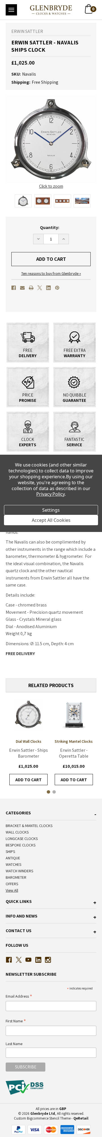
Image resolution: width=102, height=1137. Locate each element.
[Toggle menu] (11, 9)
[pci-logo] (25, 1087)
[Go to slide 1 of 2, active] (48, 791)
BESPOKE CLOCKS (20, 845)
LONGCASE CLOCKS (22, 838)
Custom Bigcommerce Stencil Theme (42, 1118)
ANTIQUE (13, 857)
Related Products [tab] (51, 685)
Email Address (19, 996)
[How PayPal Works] (51, 1129)
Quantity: (49, 227)
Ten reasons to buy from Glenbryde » (51, 273)
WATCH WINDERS (19, 870)
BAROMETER (16, 877)
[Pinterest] (57, 288)
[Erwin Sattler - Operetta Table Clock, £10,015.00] (73, 714)
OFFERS (12, 883)
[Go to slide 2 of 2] (54, 791)
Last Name (14, 1043)
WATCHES (13, 864)
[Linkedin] (48, 288)
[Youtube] (28, 960)
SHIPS (10, 851)
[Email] (22, 288)
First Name (16, 1021)
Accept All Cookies (51, 520)
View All (12, 890)
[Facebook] (13, 288)
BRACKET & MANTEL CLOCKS (29, 825)
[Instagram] (48, 960)
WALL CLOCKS (17, 832)
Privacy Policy (50, 494)
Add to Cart (28, 779)
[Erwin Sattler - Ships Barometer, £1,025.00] (28, 714)
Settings (51, 510)
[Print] (31, 288)
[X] (39, 288)
